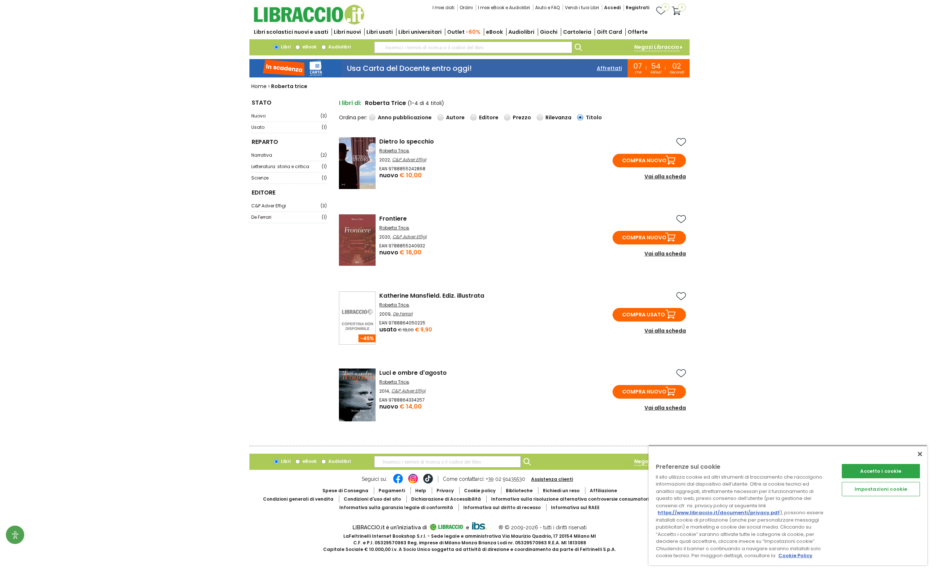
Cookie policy (480, 490)
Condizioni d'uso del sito (372, 499)
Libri (285, 47)
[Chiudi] (920, 454)
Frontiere (393, 218)
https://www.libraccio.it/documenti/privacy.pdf (719, 512)
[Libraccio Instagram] (413, 482)
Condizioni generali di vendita (298, 499)
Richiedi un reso (561, 490)
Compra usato (643, 314)
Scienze (289, 178)
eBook (494, 32)
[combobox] (473, 47)
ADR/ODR (583, 499)
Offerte (638, 32)
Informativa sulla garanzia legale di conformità (396, 507)
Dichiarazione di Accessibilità (446, 499)
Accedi (612, 7)
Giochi (549, 32)
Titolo (594, 117)
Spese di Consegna (345, 490)
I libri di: (350, 103)
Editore (488, 117)
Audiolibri (521, 32)
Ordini (466, 7)
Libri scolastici (291, 32)
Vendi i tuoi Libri (582, 7)
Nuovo (289, 116)
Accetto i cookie (880, 471)
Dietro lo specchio (406, 141)
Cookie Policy (795, 555)
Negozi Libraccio (656, 47)
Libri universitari (420, 32)
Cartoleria (577, 32)
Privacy (445, 490)
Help (420, 490)
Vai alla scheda (665, 176)
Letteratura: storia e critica (289, 166)
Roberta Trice (394, 151)
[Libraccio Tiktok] (428, 482)
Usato (289, 127)
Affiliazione (603, 490)
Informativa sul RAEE (575, 507)
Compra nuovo (644, 160)
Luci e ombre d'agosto (413, 373)
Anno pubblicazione (405, 117)
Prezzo (522, 117)
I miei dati (443, 7)
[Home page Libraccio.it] (309, 23)
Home (259, 86)
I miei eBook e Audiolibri (504, 7)
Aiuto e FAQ (547, 7)
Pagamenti (392, 490)
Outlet (464, 32)
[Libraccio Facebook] (398, 482)
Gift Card (609, 32)
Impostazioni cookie (881, 489)
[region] (787, 505)
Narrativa (289, 155)
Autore (455, 117)
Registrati (637, 7)
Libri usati (379, 32)
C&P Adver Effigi (289, 206)
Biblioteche (519, 490)
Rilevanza (558, 117)
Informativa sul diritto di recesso (502, 507)
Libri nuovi (347, 32)
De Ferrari (289, 217)
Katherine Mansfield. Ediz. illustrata (431, 295)
